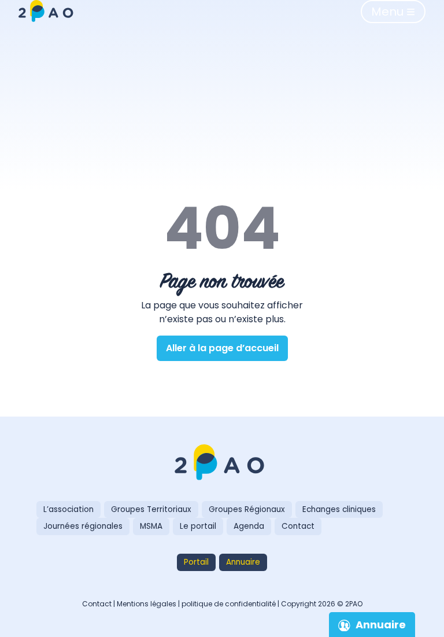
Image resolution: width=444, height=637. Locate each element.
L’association (68, 509)
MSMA (151, 526)
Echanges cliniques (339, 509)
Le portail (198, 526)
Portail (196, 562)
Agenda (249, 526)
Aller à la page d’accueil (222, 348)
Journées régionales (83, 526)
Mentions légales (146, 604)
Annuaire (243, 562)
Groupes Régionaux (247, 509)
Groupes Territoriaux (151, 509)
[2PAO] (222, 463)
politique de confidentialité (229, 604)
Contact (298, 526)
